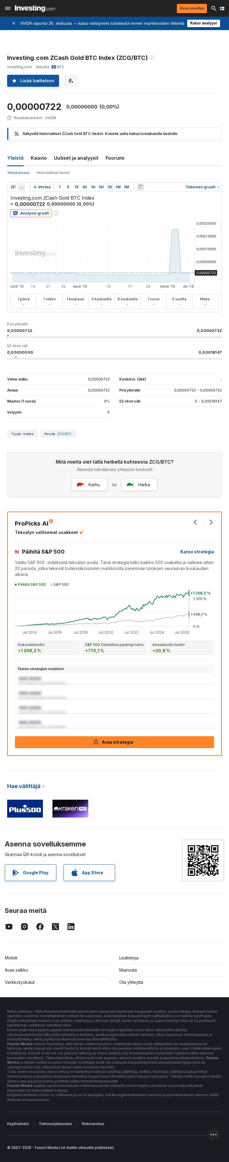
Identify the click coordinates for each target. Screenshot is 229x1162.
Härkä (144, 484)
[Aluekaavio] (21, 187)
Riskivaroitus (93, 1123)
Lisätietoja (129, 957)
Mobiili (11, 957)
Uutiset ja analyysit (76, 158)
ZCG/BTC (64, 434)
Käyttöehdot (18, 1123)
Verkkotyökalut (20, 982)
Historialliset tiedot (53, 172)
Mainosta (128, 970)
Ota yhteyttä (131, 982)
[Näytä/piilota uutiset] (140, 187)
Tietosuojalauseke (55, 1123)
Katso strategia (197, 551)
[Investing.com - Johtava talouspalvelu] (35, 8)
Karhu (94, 484)
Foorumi (115, 158)
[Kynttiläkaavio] (13, 187)
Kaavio (39, 158)
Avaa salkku (16, 970)
